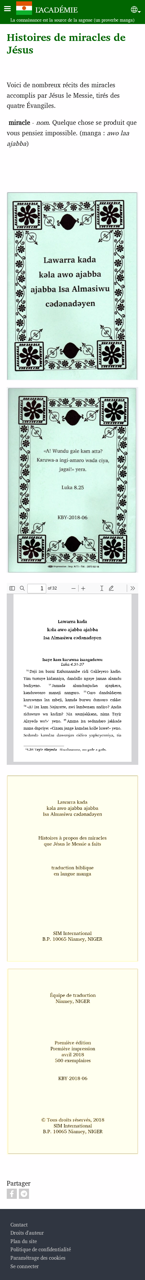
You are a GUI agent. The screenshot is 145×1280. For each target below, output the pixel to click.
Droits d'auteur (27, 1232)
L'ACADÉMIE (56, 9)
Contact (19, 1224)
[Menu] (11, 9)
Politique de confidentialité (40, 1249)
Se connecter (24, 1266)
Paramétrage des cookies (37, 1257)
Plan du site (23, 1240)
